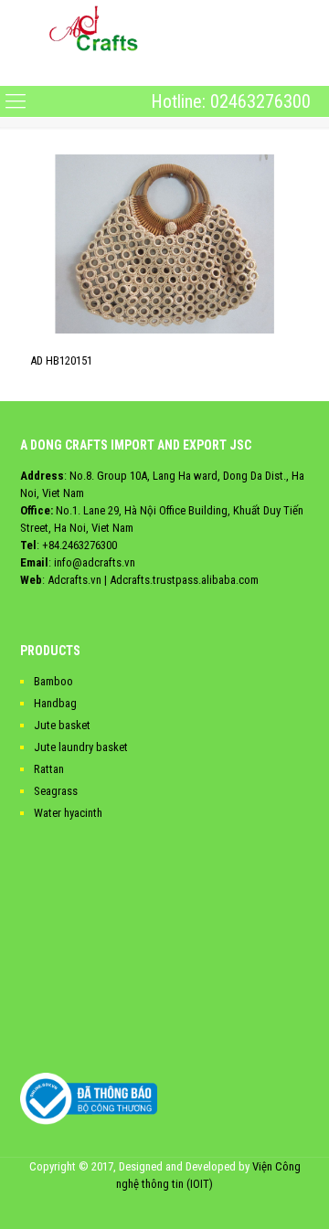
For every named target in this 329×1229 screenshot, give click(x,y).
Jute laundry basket (81, 747)
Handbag (55, 703)
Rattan (49, 769)
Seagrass (56, 791)
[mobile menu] (15, 70)
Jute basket (62, 725)
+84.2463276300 (79, 545)
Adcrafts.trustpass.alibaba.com (184, 580)
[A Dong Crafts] (93, 27)
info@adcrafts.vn (94, 562)
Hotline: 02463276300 (231, 101)
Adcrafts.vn (74, 580)
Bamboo (53, 681)
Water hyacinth (68, 813)
